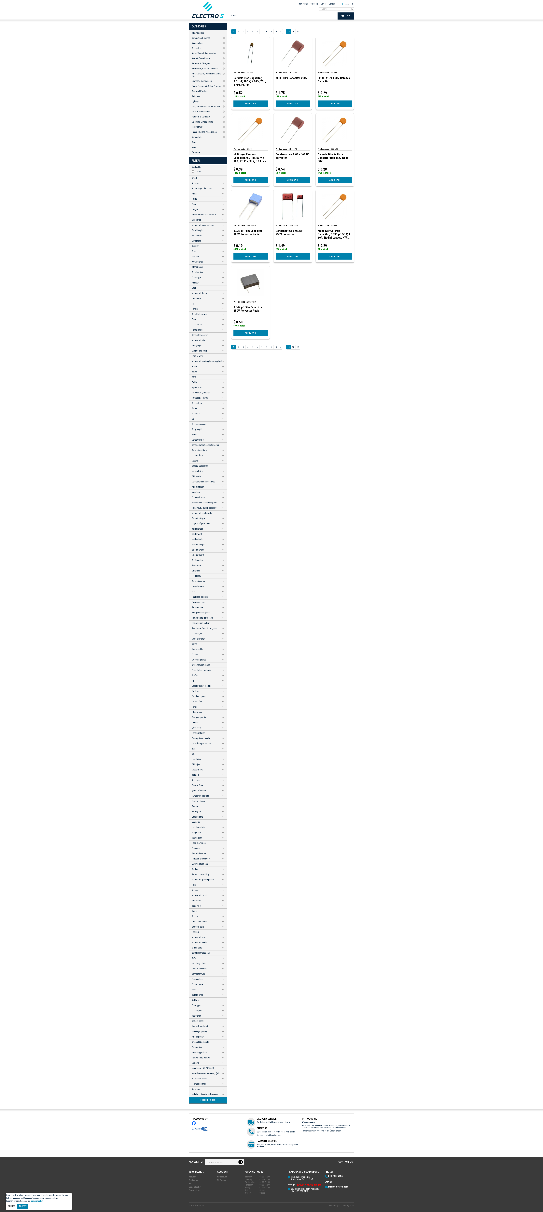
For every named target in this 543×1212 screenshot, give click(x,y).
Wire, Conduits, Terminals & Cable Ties (206, 74)
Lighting (195, 101)
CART (348, 15)
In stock (198, 172)
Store (234, 15)
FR (353, 4)
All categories (198, 33)
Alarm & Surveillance (201, 58)
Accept (23, 1206)
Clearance (196, 152)
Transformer (197, 127)
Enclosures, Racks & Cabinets (205, 68)
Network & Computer (201, 116)
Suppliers (314, 4)
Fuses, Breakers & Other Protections (208, 86)
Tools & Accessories (201, 111)
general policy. (37, 1201)
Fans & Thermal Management (204, 132)
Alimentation (197, 43)
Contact (332, 4)
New (194, 147)
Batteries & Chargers (201, 63)
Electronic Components (202, 81)
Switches (196, 96)
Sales (194, 142)
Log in (347, 4)
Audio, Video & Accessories (204, 53)
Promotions (303, 4)
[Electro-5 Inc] (208, 18)
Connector (196, 48)
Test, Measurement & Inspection (206, 106)
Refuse (11, 1206)
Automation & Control (201, 38)
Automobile (197, 137)
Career (323, 4)
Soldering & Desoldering (202, 121)
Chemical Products (200, 91)
